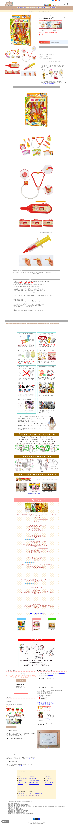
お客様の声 (48, 9)
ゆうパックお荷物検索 (47, 684)
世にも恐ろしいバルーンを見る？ (34, 797)
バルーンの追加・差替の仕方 (33, 782)
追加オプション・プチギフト (51, 7)
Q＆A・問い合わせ (20, 784)
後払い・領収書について (33, 778)
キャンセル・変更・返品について (34, 784)
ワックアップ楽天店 (47, 704)
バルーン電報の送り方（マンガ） (23, 774)
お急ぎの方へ (20, 780)
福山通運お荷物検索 (55, 684)
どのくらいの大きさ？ (21, 793)
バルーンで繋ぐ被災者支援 (50, 719)
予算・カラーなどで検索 (41, 7)
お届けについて (31, 776)
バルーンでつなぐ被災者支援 (49, 782)
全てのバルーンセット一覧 (32, 7)
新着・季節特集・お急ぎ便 (22, 7)
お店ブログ (47, 718)
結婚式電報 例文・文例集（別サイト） (35, 795)
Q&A (52, 9)
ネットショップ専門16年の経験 (22, 778)
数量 (39, 35)
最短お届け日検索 (11, 726)
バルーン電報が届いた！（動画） (23, 795)
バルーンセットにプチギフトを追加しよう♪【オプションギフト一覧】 (38, 323)
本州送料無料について (32, 774)
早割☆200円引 (13, 9)
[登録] (59, 727)
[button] (62, 4)
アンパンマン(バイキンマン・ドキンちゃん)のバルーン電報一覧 (16, 323)
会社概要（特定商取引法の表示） (42, 702)
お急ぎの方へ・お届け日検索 (32, 9)
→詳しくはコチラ (8, 705)
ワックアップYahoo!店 (40, 704)
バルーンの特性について (21, 797)
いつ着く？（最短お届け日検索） (23, 782)
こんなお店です (50, 702)
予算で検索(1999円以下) (54, 323)
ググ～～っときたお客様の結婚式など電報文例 (36, 793)
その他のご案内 (60, 9)
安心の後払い (20, 776)
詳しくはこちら (21, 680)
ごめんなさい (39, 9)
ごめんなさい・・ (51, 703)
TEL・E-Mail (39, 696)
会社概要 (55, 9)
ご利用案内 (44, 9)
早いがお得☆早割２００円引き (34, 787)
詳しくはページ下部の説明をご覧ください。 (50, 83)
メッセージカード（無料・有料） (34, 780)
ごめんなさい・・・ (21, 787)
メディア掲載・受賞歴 (44, 703)
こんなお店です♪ (47, 776)
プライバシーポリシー (48, 774)
